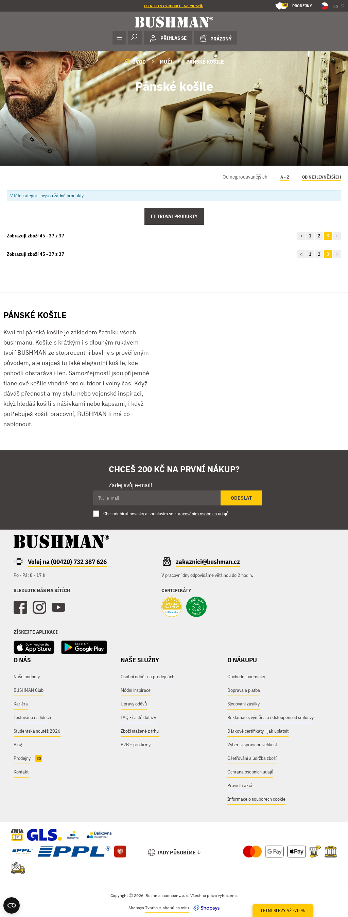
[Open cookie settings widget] (11, 905)
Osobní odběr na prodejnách (147, 676)
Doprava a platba (243, 690)
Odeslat (241, 498)
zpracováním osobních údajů (201, 514)
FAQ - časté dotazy (138, 717)
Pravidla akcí (239, 785)
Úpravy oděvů (134, 704)
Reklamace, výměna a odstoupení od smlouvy (270, 717)
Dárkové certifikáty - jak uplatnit (258, 731)
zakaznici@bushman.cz (208, 561)
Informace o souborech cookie (256, 799)
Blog (18, 744)
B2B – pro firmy (136, 744)
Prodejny (297, 5)
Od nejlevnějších (321, 177)
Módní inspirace (136, 690)
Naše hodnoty (27, 676)
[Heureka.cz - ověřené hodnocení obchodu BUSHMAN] (171, 607)
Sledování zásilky (243, 704)
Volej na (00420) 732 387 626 (67, 561)
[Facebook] (20, 607)
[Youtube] (58, 607)
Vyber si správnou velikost (252, 744)
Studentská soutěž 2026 (37, 731)
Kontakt (21, 772)
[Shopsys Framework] (205, 907)
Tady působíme (176, 852)
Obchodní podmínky (246, 676)
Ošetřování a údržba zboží (252, 758)
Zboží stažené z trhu (140, 731)
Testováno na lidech (32, 717)
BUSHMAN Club (29, 690)
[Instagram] (39, 607)
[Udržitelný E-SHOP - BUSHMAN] (196, 607)
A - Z (284, 177)
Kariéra (21, 704)
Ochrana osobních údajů (250, 772)
